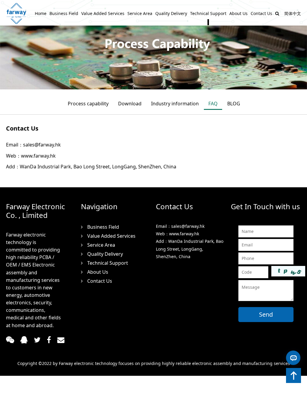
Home (40, 13)
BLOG (233, 103)
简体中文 (292, 13)
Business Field (63, 13)
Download (130, 103)
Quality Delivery (171, 13)
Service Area (139, 13)
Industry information (175, 103)
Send (266, 314)
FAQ (213, 103)
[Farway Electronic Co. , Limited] (16, 13)
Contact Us (261, 13)
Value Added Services (102, 13)
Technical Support (208, 13)
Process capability (88, 103)
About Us (238, 13)
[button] (293, 375)
